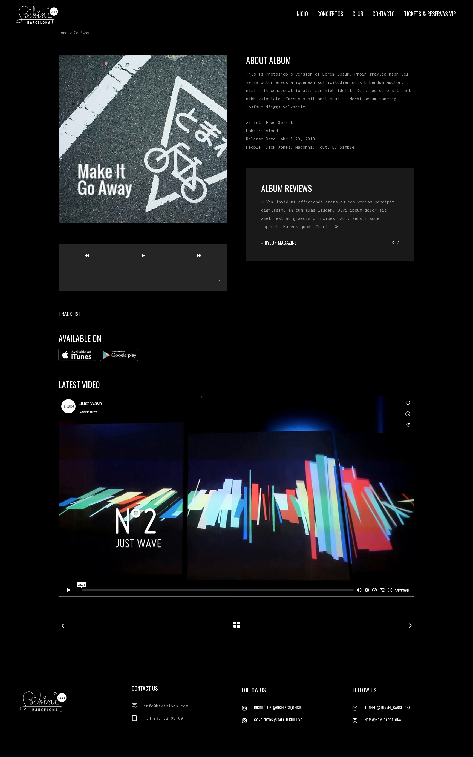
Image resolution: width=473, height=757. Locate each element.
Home (63, 32)
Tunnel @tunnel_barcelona (387, 707)
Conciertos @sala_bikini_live (278, 720)
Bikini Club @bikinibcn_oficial (278, 707)
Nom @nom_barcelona (383, 720)
